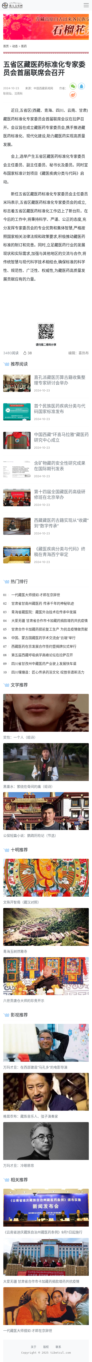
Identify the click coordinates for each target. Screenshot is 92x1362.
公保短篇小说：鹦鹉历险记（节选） (30, 835)
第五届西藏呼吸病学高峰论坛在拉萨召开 (42, 655)
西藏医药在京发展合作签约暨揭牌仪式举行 (43, 646)
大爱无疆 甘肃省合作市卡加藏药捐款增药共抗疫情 (49, 620)
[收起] (86, 5)
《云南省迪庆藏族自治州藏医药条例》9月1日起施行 (42, 1232)
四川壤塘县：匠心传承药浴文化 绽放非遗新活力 (47, 672)
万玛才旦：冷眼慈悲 (18, 1165)
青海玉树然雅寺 (15, 951)
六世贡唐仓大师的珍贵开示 (23, 1000)
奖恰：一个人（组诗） (20, 737)
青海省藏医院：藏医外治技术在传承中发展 (43, 612)
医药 (24, 46)
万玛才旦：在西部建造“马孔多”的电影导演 (35, 1067)
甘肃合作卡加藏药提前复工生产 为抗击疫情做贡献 (49, 629)
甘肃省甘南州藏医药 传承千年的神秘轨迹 (42, 603)
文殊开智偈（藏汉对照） (22, 902)
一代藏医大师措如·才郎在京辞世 (35, 595)
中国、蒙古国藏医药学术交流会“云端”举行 (43, 638)
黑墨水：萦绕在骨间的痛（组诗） (29, 786)
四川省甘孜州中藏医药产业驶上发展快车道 (43, 663)
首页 (6, 46)
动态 (15, 46)
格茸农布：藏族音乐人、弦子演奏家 (30, 1116)
